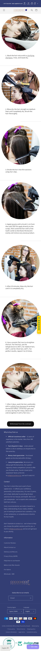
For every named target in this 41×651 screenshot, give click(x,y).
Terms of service (21, 629)
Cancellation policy (32, 632)
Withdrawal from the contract (20, 424)
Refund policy (35, 626)
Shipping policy (31, 629)
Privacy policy (11, 629)
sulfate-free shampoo (18, 406)
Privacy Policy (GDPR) (11, 556)
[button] (4, 10)
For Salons (7, 569)
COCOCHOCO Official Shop (13, 626)
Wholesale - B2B (9, 574)
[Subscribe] (30, 598)
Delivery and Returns (10, 552)
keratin (14, 224)
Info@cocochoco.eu (14, 475)
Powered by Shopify (25, 626)
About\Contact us (10, 547)
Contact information (11, 632)
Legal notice (22, 632)
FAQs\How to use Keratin (12, 560)
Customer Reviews (10, 543)
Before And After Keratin (12, 565)
